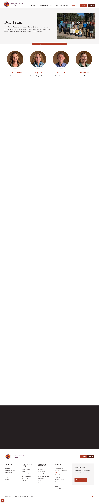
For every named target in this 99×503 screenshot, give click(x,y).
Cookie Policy (33, 496)
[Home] (13, 4)
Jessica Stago (38, 343)
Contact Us (57, 475)
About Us (58, 464)
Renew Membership (26, 476)
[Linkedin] (83, 496)
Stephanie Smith (15, 343)
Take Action (41, 478)
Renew (92, 5)
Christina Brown (84, 106)
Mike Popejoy (84, 275)
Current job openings (67, 429)
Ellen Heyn (38, 172)
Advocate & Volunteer (62, 5)
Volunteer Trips (41, 471)
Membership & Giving (46, 5)
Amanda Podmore (38, 275)
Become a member (74, 398)
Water (6, 479)
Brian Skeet (84, 308)
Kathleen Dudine (61, 139)
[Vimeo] (89, 496)
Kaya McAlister (61, 207)
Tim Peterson (15, 275)
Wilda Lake (38, 207)
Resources (89, 2)
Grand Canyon (8, 468)
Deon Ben (15, 106)
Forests (6, 477)
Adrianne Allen (15, 72)
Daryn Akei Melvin (84, 207)
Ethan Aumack (61, 72)
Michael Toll (84, 343)
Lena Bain (84, 72)
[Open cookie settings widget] (2, 500)
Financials (57, 477)
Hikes (76, 2)
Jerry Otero (38, 242)
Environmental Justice (10, 475)
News (56, 486)
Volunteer (40, 469)
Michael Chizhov (15, 139)
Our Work (33, 5)
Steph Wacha (15, 379)
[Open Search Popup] (93, 1)
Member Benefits (26, 474)
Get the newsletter (81, 480)
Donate (84, 5)
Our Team (57, 472)
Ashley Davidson (38, 139)
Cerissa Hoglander (61, 172)
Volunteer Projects (42, 474)
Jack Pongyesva (61, 275)
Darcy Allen (38, 72)
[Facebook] (76, 496)
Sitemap (20, 496)
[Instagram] (79, 496)
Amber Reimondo (15, 308)
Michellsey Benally (61, 106)
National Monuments (10, 470)
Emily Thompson (61, 343)
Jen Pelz (84, 242)
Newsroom (82, 2)
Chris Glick (84, 139)
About (74, 5)
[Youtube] (86, 496)
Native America (8, 472)
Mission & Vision (59, 468)
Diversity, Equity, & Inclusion (61, 470)
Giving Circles (25, 478)
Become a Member (26, 469)
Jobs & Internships (59, 479)
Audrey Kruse (15, 207)
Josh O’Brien (15, 242)
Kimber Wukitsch (38, 379)
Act (68, 2)
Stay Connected (42, 483)
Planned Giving (25, 480)
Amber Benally (38, 106)
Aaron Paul (61, 242)
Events (39, 480)
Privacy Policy (26, 496)
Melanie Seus (38, 308)
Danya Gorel (15, 172)
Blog (72, 2)
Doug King (84, 172)
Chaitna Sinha (61, 308)
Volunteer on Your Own (43, 476)
